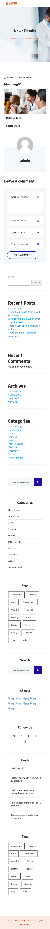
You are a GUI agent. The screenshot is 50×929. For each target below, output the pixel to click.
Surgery (12, 454)
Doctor (11, 433)
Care (13, 602)
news (27, 625)
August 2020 (14, 395)
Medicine (12, 447)
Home (14, 38)
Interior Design (15, 443)
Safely (14, 632)
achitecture (16, 594)
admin (10, 77)
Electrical (13, 437)
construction (29, 602)
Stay (13, 640)
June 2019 (13, 398)
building (32, 594)
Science (28, 632)
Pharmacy (13, 450)
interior (14, 625)
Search (11, 277)
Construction (15, 430)
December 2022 (16, 391)
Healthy (12, 440)
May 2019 (13, 401)
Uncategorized (15, 457)
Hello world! (14, 308)
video (25, 640)
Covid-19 (15, 610)
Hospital (29, 617)
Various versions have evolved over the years (22, 791)
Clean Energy (15, 426)
